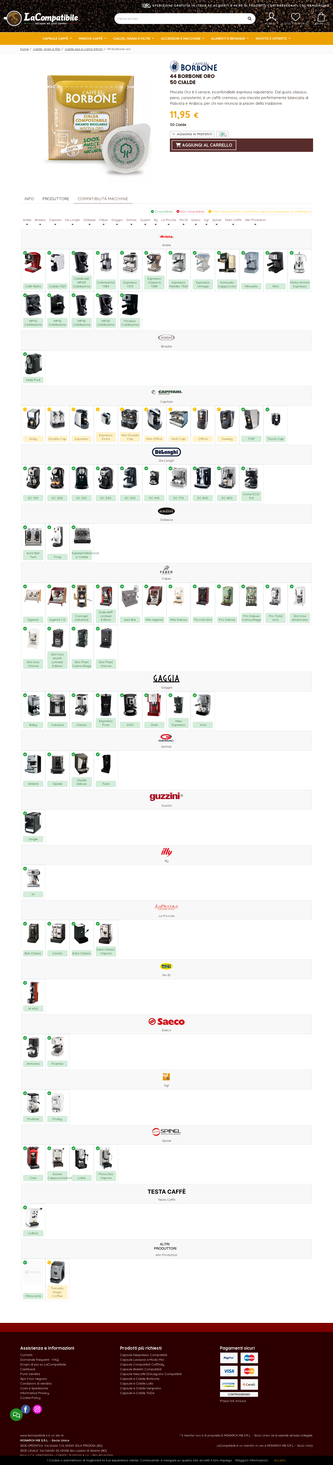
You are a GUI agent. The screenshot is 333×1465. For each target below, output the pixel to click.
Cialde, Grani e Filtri (46, 49)
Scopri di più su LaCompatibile (43, 1364)
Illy (156, 220)
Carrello (321, 23)
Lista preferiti (295, 23)
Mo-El (184, 220)
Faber (103, 220)
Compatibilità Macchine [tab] (103, 198)
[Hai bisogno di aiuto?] (16, 1414)
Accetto (280, 1460)
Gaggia (117, 220)
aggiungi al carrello (206, 145)
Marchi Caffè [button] (91, 38)
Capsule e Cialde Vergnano (140, 1388)
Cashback (27, 1369)
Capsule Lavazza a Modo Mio (142, 1360)
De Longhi (72, 220)
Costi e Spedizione (34, 1388)
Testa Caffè (233, 220)
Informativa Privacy (34, 1393)
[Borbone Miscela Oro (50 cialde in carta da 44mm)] (91, 121)
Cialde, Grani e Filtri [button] (132, 38)
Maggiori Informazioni (251, 1460)
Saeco (195, 220)
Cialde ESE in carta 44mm (84, 49)
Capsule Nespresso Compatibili (143, 1355)
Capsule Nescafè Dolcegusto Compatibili (151, 1374)
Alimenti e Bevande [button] (228, 38)
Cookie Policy (30, 1398)
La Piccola (168, 220)
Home (24, 49)
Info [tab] (29, 198)
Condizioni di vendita (35, 1383)
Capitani (55, 220)
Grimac (131, 220)
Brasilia (40, 220)
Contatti (26, 1355)
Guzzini (145, 220)
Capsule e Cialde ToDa (137, 1393)
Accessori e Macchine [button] (181, 38)
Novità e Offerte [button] (272, 38)
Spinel (216, 220)
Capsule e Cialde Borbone (139, 1379)
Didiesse (90, 220)
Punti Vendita (30, 1374)
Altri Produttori (255, 220)
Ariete (27, 220)
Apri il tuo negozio (33, 1379)
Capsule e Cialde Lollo (136, 1383)
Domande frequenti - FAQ (39, 1360)
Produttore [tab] (55, 198)
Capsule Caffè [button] (56, 38)
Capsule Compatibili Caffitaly (142, 1364)
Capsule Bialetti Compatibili (141, 1369)
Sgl (206, 220)
